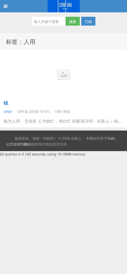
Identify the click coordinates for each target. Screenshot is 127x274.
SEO (41, 143)
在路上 (63, 6)
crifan (8, 111)
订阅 (88, 21)
